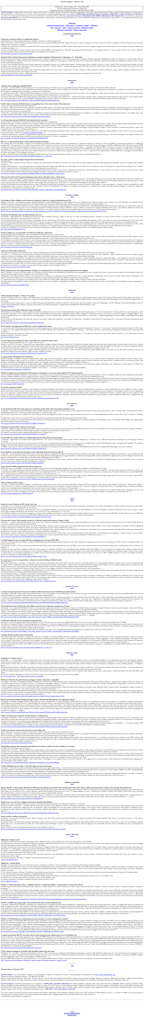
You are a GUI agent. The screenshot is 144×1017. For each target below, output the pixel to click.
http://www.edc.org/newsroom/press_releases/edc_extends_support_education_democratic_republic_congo (33, 960)
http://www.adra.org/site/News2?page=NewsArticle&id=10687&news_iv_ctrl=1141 (26, 156)
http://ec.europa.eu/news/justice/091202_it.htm (15, 267)
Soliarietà (93, 25)
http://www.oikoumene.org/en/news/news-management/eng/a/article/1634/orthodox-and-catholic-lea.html (33, 829)
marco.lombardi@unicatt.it (9, 859)
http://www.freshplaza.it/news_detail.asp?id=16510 (16, 75)
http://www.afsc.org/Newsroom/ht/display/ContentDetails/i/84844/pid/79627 (24, 138)
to (72, 405)
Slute (64, 28)
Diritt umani (70, 25)
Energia (74, 28)
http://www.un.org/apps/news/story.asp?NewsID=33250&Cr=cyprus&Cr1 (23, 434)
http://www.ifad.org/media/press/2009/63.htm (15, 285)
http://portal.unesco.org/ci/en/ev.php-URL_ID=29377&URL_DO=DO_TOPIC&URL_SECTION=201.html (33, 915)
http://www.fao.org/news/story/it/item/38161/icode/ (16, 53)
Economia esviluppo (82, 25)
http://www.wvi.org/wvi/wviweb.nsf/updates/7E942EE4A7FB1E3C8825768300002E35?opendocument (32, 173)
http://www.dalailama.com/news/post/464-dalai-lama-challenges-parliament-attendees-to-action (30, 813)
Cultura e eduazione (80, 30)
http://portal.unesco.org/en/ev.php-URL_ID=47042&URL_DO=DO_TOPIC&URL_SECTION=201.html (32, 931)
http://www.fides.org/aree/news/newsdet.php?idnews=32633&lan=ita (22, 798)
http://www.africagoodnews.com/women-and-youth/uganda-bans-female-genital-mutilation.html (30, 100)
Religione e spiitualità (64, 30)
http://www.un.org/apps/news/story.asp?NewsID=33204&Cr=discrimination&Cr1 (25, 116)
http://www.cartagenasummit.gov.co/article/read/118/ (17, 493)
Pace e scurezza (56, 28)
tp (72, 35)
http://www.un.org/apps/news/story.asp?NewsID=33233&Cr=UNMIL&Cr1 (23, 448)
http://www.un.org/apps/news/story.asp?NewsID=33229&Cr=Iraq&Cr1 (22, 463)
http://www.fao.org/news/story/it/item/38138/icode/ (16, 247)
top (72, 965)
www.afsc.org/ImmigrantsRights (32, 132)
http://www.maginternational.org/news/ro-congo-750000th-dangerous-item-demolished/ (28, 479)
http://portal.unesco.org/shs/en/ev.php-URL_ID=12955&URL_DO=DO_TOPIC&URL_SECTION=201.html (33, 189)
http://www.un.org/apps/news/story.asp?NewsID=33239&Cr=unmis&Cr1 (23, 423)
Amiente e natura (87, 28)
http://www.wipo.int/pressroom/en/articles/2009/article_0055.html (21, 947)
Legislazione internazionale (55, 25)
